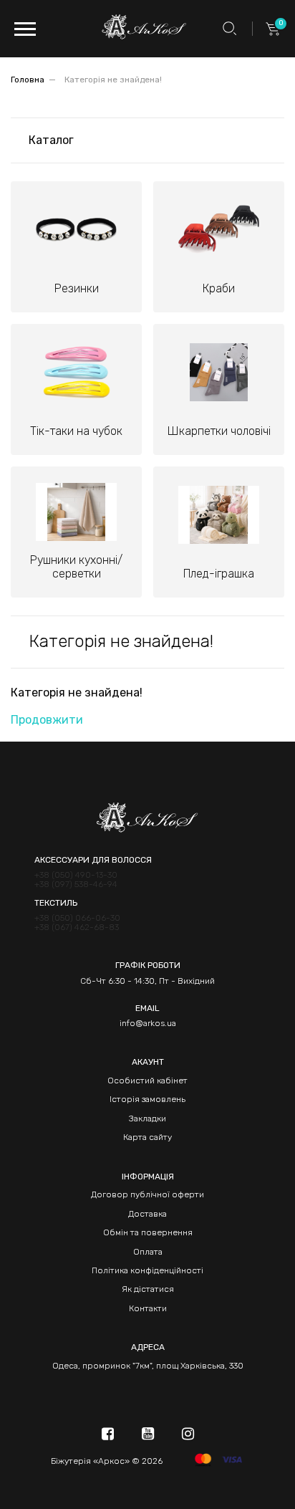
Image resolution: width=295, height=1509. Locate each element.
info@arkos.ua (148, 1023)
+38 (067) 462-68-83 (76, 927)
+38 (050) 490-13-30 (75, 875)
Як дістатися (148, 1289)
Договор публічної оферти (147, 1194)
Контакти (148, 1308)
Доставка (147, 1214)
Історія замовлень (147, 1099)
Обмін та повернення (148, 1232)
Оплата (148, 1252)
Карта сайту (147, 1137)
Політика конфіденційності (147, 1270)
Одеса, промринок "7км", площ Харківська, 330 (147, 1366)
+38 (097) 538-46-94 (75, 884)
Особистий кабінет (147, 1081)
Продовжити (47, 720)
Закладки (147, 1118)
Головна (27, 80)
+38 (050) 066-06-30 (77, 918)
